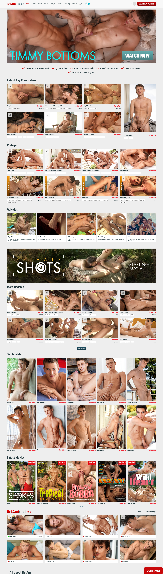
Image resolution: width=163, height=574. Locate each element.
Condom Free (49, 108)
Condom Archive (22, 173)
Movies (74, 4)
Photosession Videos (12, 137)
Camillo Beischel (126, 536)
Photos (59, 4)
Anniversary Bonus (12, 202)
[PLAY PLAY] (81, 36)
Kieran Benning (88, 561)
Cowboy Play (131, 237)
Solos (46, 4)
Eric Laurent (41, 237)
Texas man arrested (73, 237)
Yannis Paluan (88, 536)
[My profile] (134, 4)
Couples (20, 137)
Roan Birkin (125, 561)
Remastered (29, 200)
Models (40, 4)
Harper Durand (12, 536)
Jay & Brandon (102, 237)
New (27, 4)
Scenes (33, 4)
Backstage (67, 4)
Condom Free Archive (61, 173)
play (81, 36)
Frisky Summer (63, 108)
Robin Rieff (11, 561)
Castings (14, 108)
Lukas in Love (30, 173)
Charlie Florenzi (50, 561)
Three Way (69, 108)
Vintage (52, 4)
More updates (81, 348)
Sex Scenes (55, 108)
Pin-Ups (126, 138)
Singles (9, 108)
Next (154, 36)
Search (82, 4)
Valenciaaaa (11, 237)
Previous (9, 36)
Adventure (142, 200)
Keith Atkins (49, 536)
